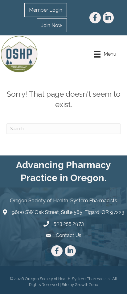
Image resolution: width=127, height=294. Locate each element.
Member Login (45, 10)
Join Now (51, 25)
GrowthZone (86, 284)
